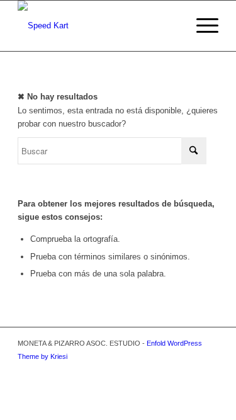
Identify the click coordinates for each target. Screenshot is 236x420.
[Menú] (201, 26)
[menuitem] (201, 26)
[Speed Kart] (98, 26)
